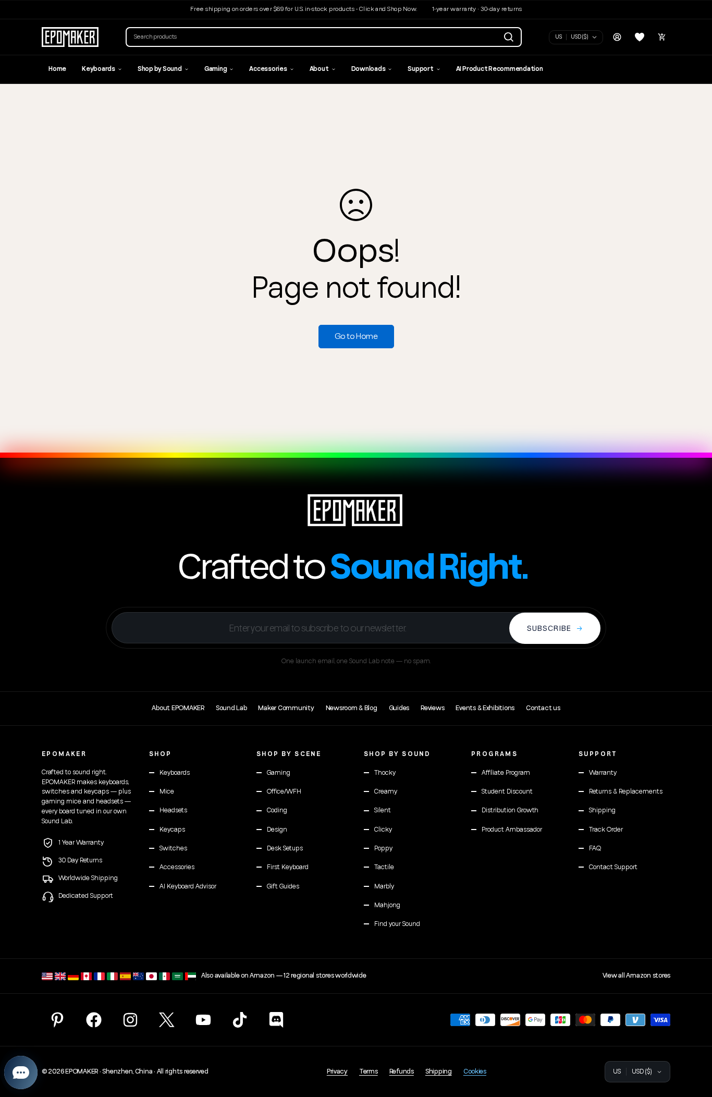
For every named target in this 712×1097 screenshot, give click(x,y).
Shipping (438, 1071)
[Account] (617, 37)
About (319, 69)
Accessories (268, 69)
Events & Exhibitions (485, 708)
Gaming (215, 69)
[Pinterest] (57, 1019)
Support (420, 69)
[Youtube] (203, 1019)
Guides (399, 708)
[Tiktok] (239, 1019)
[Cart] (662, 37)
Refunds (401, 1071)
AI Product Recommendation (499, 69)
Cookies (474, 1071)
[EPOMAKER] (356, 510)
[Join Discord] (276, 1019)
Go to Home (356, 336)
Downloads (368, 69)
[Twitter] (166, 1019)
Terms (368, 1071)
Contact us (543, 708)
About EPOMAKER (178, 708)
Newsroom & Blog (351, 708)
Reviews (432, 708)
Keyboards (98, 69)
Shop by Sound (160, 69)
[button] (324, 37)
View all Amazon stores (636, 975)
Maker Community (286, 708)
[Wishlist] (639, 37)
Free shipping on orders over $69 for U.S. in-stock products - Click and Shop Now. (304, 9)
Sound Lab (231, 708)
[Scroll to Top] (692, 1040)
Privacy (337, 1071)
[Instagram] (130, 1019)
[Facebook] (93, 1019)
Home (57, 69)
